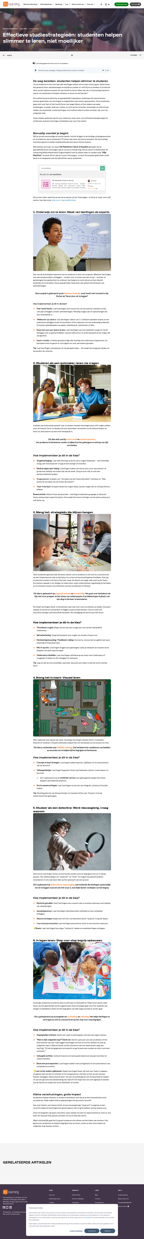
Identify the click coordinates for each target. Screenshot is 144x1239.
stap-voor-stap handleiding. (64, 200)
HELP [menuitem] (120, 1190)
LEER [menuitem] (97, 1190)
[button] (36, 70)
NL (109, 4)
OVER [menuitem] (51, 1190)
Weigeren (108, 1231)
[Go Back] (72, 55)
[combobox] (107, 4)
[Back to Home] (11, 4)
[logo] (11, 1192)
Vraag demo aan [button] (121, 4)
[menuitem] (38, 4)
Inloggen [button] (134, 4)
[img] (103, 70)
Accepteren (92, 1231)
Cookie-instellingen (76, 1231)
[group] (72, 70)
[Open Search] (101, 4)
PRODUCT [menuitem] (75, 1190)
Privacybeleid (87, 1217)
